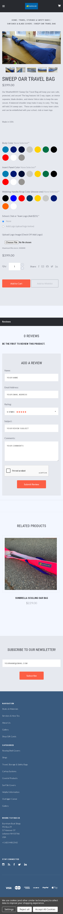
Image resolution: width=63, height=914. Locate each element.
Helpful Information (10, 792)
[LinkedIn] (25, 865)
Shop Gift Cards (9, 736)
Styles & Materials (10, 709)
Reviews (6, 321)
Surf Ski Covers (9, 785)
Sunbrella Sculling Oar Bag (31, 597)
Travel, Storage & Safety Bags (15, 764)
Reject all (24, 909)
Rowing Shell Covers (11, 750)
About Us (6, 722)
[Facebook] (14, 865)
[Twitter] (19, 865)
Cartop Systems (9, 771)
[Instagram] (3, 865)
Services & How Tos (11, 715)
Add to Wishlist (45, 283)
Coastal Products (10, 778)
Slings (4, 757)
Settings (9, 909)
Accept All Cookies (45, 909)
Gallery (5, 729)
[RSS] (9, 865)
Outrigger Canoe (9, 799)
